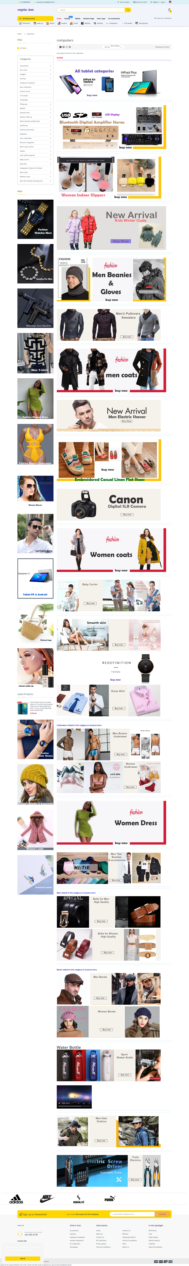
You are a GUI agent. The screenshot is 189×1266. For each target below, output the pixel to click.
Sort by (107, 47)
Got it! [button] (22, 1258)
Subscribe (162, 1214)
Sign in (163, 2)
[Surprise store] (25, 10)
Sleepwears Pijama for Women (31, 168)
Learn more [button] (10, 1253)
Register (156, 2)
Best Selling (115, 46)
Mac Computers (26, 87)
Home (19, 34)
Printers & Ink (25, 91)
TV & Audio (24, 96)
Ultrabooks (24, 100)
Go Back (60, 58)
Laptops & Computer (27, 83)
